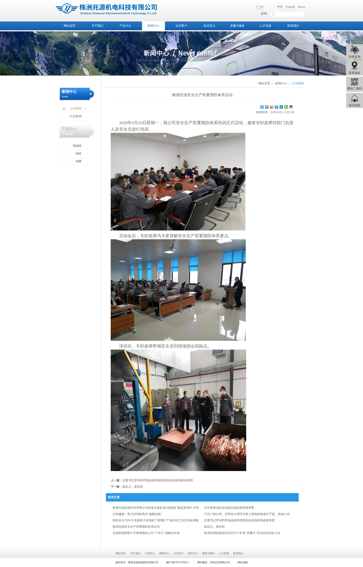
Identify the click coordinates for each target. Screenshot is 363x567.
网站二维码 (354, 88)
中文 (280, 6)
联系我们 (293, 25)
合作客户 (181, 25)
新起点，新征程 (132, 486)
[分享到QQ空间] (267, 107)
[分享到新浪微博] (272, 107)
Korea (301, 6)
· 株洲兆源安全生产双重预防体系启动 (135, 526)
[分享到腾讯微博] (276, 107)
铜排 (79, 153)
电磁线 (77, 145)
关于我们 (97, 25)
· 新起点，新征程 (213, 526)
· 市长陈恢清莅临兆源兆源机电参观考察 (228, 507)
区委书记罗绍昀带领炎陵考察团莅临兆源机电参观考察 (157, 480)
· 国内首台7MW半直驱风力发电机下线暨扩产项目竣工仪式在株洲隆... (156, 520)
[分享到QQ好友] (291, 107)
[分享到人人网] (281, 107)
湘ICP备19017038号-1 (178, 562)
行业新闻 (76, 116)
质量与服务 (237, 25)
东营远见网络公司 (220, 562)
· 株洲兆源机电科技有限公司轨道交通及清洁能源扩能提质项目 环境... (156, 507)
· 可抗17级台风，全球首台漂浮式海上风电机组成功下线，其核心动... (247, 514)
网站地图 (243, 562)
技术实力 (209, 25)
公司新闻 (76, 108)
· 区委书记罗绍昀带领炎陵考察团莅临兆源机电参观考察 (238, 520)
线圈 (79, 161)
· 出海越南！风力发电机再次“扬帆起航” (136, 514)
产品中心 (125, 25)
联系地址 (354, 73)
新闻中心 (153, 25)
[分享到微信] (286, 107)
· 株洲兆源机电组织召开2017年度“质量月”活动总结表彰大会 (241, 533)
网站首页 (69, 25)
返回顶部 (354, 105)
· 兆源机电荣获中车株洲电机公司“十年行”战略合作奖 (145, 533)
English (290, 6)
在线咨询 (354, 56)
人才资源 (265, 25)
